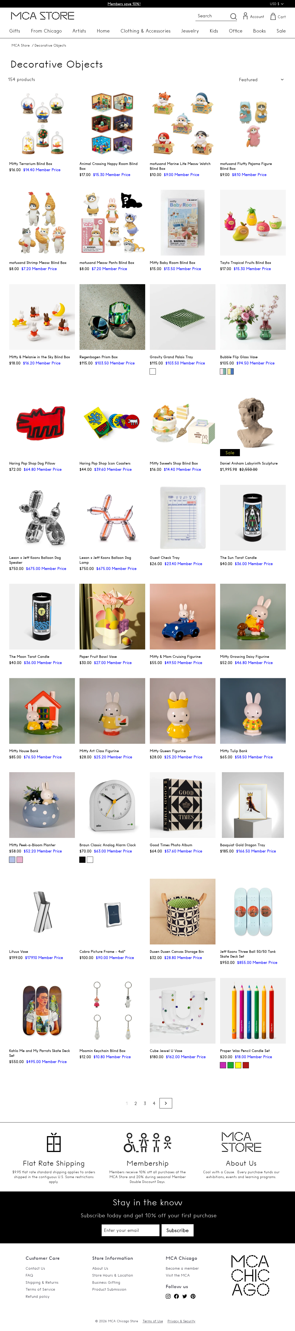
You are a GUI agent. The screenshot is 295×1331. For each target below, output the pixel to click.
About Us (100, 1268)
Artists (79, 31)
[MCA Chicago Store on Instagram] (168, 1296)
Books (259, 31)
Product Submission (109, 1289)
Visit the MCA (178, 1275)
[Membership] (147, 1140)
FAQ (29, 1275)
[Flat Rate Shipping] (54, 1140)
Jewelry (190, 31)
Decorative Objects (50, 45)
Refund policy (38, 1296)
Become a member (182, 1268)
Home (103, 31)
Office (235, 31)
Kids (214, 31)
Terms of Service (40, 1289)
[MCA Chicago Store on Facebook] (176, 1296)
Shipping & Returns (42, 1282)
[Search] (233, 16)
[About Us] (241, 1140)
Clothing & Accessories (146, 31)
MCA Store (21, 45)
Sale (281, 31)
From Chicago (46, 31)
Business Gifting (106, 1282)
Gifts (14, 31)
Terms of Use (153, 1321)
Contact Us (35, 1268)
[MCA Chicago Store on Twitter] (184, 1296)
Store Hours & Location (112, 1275)
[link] (250, 1294)
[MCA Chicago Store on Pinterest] (193, 1296)
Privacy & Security (181, 1321)
